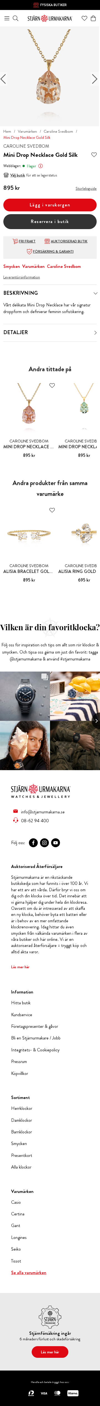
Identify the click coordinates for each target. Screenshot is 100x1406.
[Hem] (50, 17)
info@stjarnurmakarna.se (43, 812)
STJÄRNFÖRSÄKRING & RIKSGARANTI (53, 5)
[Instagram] (44, 842)
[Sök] (15, 18)
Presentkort (21, 1156)
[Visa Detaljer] (95, 333)
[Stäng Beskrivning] (95, 293)
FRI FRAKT (27, 241)
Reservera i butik (50, 221)
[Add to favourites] (94, 155)
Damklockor (21, 1120)
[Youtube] (55, 842)
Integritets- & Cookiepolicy (35, 1050)
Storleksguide (86, 188)
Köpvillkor (19, 1073)
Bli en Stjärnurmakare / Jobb (36, 1038)
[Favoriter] (84, 18)
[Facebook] (33, 842)
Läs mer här (20, 967)
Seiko (16, 1249)
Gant (15, 1226)
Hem (7, 131)
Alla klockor (21, 1167)
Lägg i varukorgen (50, 205)
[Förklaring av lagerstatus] (40, 166)
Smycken (11, 266)
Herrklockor (21, 1108)
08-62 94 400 (35, 821)
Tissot (16, 1261)
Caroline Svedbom (58, 131)
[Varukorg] (93, 18)
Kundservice (21, 1015)
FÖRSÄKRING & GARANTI (53, 251)
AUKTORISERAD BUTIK (69, 241)
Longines (19, 1238)
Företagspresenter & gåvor (34, 1026)
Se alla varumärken (28, 1273)
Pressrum (19, 1062)
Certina (17, 1214)
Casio (16, 1202)
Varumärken (27, 131)
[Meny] (6, 18)
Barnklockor (21, 1132)
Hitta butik (21, 1003)
